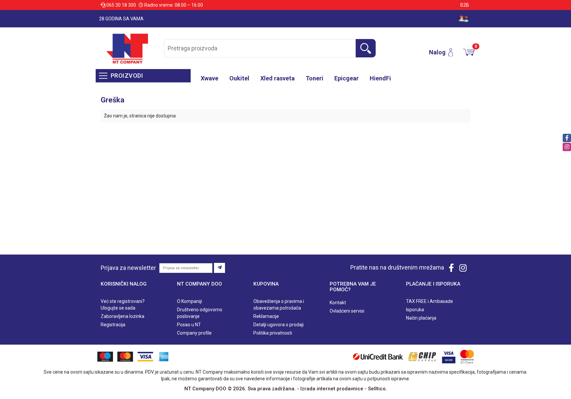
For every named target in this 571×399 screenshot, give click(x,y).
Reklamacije (266, 316)
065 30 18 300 (121, 5)
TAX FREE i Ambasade (429, 301)
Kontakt (338, 302)
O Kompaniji (189, 301)
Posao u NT (189, 324)
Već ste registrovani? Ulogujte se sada (123, 305)
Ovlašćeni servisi (347, 311)
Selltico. (377, 389)
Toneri (314, 78)
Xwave (209, 78)
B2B (464, 5)
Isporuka (415, 309)
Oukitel (239, 78)
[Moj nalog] (453, 52)
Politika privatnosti (272, 333)
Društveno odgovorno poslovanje (199, 313)
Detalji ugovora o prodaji (278, 324)
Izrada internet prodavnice (331, 389)
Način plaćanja (421, 318)
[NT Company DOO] (127, 48)
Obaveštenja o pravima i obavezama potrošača (278, 305)
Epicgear (346, 78)
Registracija (113, 324)
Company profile (194, 333)
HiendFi (380, 78)
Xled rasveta (277, 78)
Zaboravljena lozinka (122, 316)
